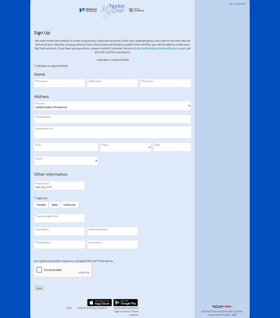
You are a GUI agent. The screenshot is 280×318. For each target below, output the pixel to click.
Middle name (95, 81)
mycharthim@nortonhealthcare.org (159, 48)
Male (55, 205)
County (39, 158)
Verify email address (98, 229)
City (39, 145)
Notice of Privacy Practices (92, 308)
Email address (42, 229)
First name (42, 81)
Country (41, 103)
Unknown (69, 205)
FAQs (69, 308)
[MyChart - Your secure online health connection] (112, 11)
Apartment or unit (44, 128)
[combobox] (112, 119)
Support (133, 314)
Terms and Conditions (126, 308)
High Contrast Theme (126, 311)
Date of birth (43, 183)
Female (41, 205)
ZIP (158, 145)
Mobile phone (44, 242)
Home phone (95, 242)
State (106, 145)
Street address (44, 116)
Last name (148, 81)
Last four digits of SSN (47, 216)
